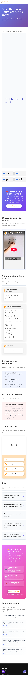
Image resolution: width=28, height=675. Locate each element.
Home (3, 29)
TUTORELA (5, 2)
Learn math (9, 29)
